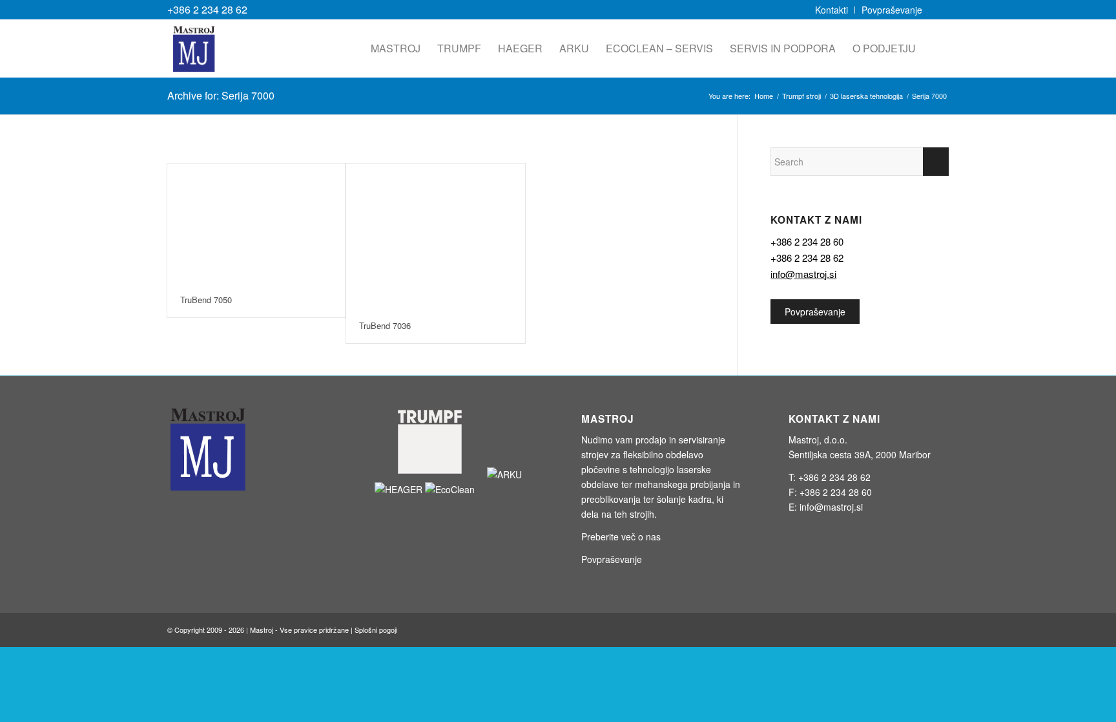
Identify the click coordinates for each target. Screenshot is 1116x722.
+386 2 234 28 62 (207, 9)
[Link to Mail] (939, 9)
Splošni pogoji (376, 629)
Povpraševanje (815, 311)
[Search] (936, 48)
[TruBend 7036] (435, 236)
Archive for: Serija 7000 (220, 95)
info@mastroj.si (803, 274)
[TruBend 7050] (256, 223)
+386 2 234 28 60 (806, 241)
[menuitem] (832, 10)
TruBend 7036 (385, 325)
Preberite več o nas (621, 536)
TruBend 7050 (206, 299)
